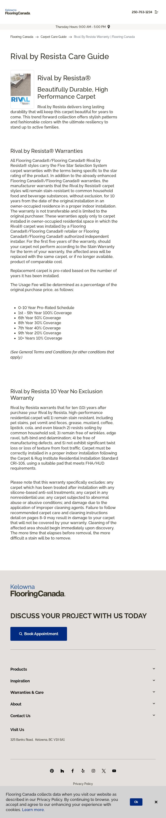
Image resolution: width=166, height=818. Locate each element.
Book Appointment (41, 633)
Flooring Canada (21, 37)
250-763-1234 (142, 12)
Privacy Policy (83, 784)
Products (18, 669)
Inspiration (20, 681)
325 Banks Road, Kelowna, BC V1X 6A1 (37, 739)
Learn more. (33, 809)
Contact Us (20, 715)
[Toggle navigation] (156, 12)
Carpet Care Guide (54, 37)
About (15, 704)
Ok (136, 802)
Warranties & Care (27, 692)
